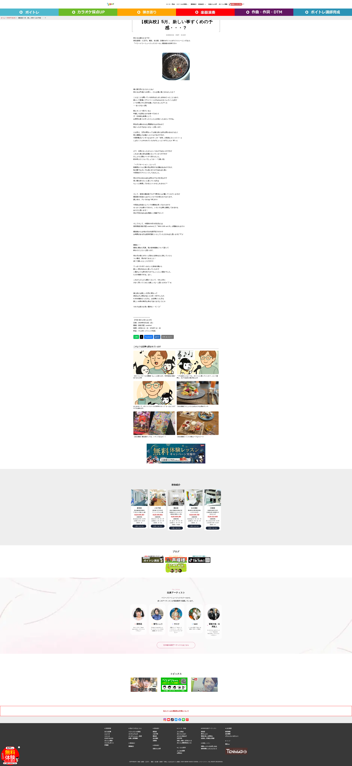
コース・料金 (170, 4)
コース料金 (180, 731)
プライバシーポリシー (232, 736)
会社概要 (228, 733)
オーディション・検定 (135, 736)
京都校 (155, 740)
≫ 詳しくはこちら (139, 526)
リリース (107, 736)
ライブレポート (109, 742)
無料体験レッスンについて (209, 748)
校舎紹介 (201, 4)
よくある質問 (181, 750)
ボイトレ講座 (108, 740)
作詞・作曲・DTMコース (184, 740)
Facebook (148, 337)
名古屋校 (155, 738)
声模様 (106, 745)
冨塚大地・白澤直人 (207, 736)
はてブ (157, 337)
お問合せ (179, 753)
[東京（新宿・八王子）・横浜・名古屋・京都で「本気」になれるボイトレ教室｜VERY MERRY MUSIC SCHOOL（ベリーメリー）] (110, 4)
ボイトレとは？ (181, 733)
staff (177, 35)
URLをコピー (167, 337)
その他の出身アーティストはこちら (176, 645)
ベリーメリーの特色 (135, 731)
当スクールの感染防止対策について (176, 711)
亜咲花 (203, 731)
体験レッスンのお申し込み (209, 746)
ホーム (3, 18)
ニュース (107, 733)
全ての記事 (107, 731)
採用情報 (228, 731)
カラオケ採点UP (182, 736)
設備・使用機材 (133, 738)
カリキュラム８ (133, 733)
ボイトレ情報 (223, 4)
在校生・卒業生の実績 (207, 738)
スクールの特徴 (182, 4)
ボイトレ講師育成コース (184, 742)
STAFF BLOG (11, 18)
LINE (136, 337)
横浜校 (155, 736)
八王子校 (155, 733)
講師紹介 (194, 4)
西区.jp (227, 744)
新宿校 (155, 731)
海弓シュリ (204, 733)
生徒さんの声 (212, 4)
